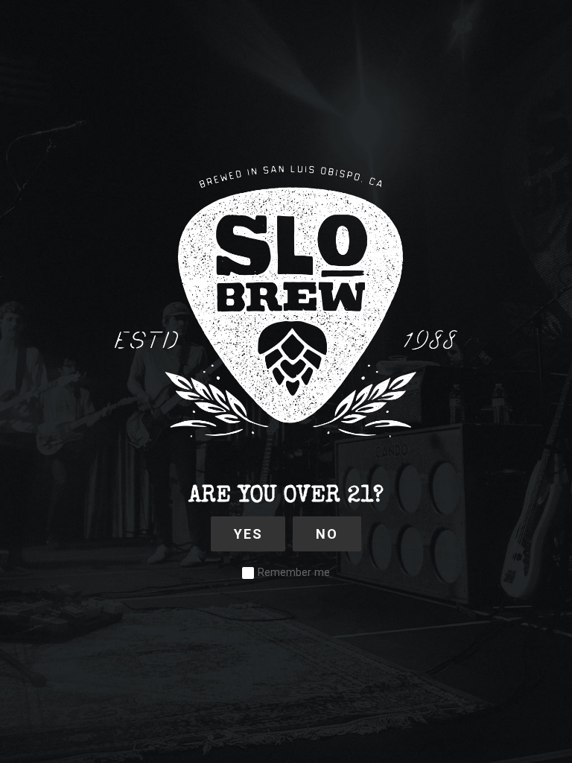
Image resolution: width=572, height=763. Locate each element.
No (327, 534)
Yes (248, 534)
